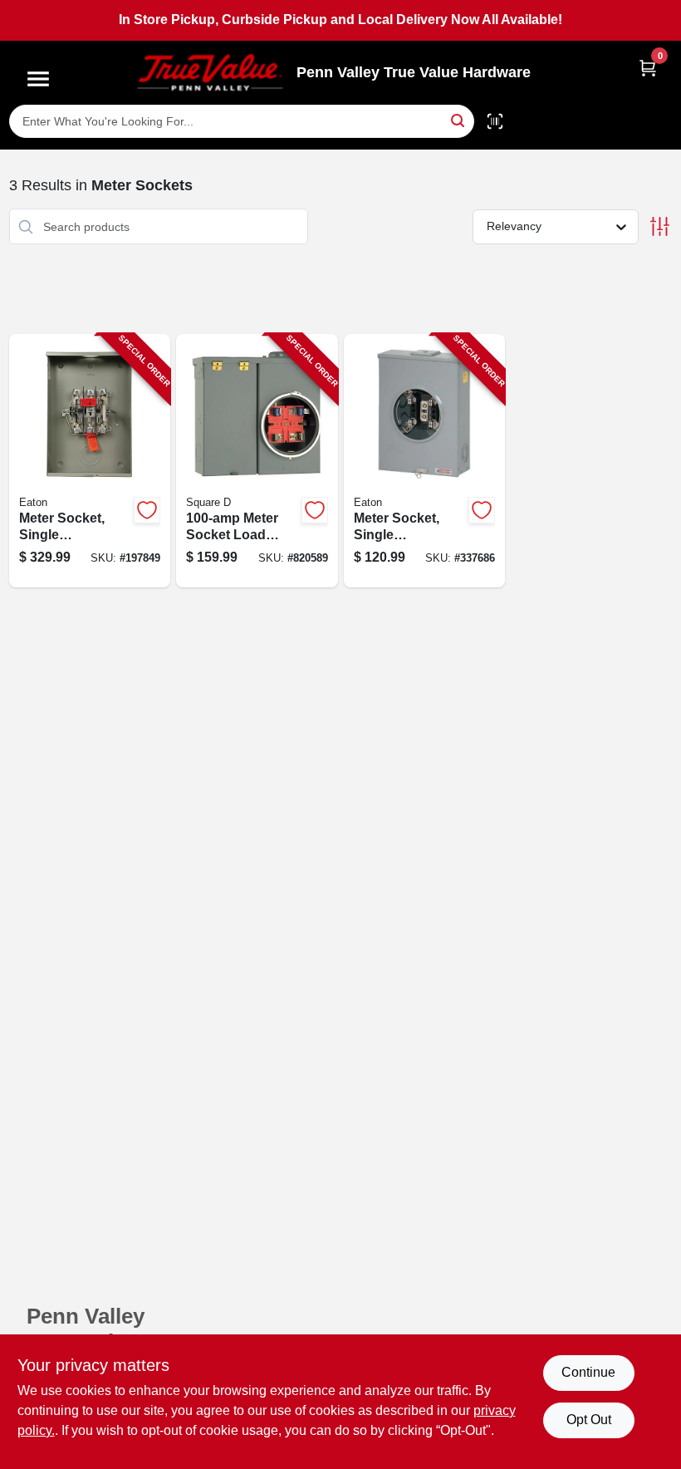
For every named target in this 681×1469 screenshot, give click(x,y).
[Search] (459, 120)
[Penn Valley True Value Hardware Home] (210, 72)
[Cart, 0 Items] (647, 67)
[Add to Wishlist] (147, 510)
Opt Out (588, 1419)
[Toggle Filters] (659, 226)
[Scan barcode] (495, 121)
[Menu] (38, 79)
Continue (588, 1372)
